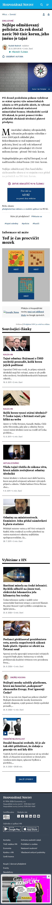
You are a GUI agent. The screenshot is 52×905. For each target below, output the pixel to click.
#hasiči (36, 223)
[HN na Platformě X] (18, 816)
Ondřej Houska (17, 677)
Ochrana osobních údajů (31, 840)
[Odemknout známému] (48, 14)
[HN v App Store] (31, 829)
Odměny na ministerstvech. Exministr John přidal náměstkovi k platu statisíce (25, 520)
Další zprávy (26, 779)
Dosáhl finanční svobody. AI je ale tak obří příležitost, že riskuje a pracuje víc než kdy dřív (24, 746)
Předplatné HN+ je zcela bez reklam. (36, 324)
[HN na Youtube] (38, 816)
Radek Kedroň (15, 45)
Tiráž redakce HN (10, 844)
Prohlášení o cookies (29, 844)
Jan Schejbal (42, 89)
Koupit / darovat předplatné (14, 864)
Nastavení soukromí (29, 848)
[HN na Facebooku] (22, 816)
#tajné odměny (11, 223)
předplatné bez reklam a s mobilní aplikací (20, 209)
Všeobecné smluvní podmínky (33, 852)
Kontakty (7, 840)
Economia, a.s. (20, 801)
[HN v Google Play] (12, 829)
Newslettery (8, 872)
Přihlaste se (36, 216)
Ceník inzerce (8, 857)
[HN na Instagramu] (26, 816)
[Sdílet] (43, 14)
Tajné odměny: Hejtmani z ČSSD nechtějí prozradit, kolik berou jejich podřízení (23, 361)
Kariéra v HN (8, 852)
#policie (25, 223)
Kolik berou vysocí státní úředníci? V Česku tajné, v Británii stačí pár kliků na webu (25, 416)
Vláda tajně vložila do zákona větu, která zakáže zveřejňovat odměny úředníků (25, 470)
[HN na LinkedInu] (30, 816)
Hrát (16, 269)
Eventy (6, 868)
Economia (7, 848)
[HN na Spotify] (34, 816)
